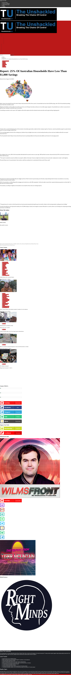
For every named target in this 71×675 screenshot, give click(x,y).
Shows (3, 35)
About (3, 5)
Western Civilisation (5, 275)
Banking (4, 62)
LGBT (30, 672)
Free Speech (4, 267)
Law (28, 672)
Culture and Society (5, 296)
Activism (3, 293)
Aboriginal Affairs (3, 671)
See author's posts (4, 225)
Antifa (10, 671)
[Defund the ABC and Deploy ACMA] (8, 321)
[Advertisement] (33, 119)
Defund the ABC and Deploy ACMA (6, 325)
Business (4, 63)
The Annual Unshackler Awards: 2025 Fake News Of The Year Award (14, 666)
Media (32, 672)
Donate (3, 46)
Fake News (55, 671)
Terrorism (30, 673)
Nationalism (35, 672)
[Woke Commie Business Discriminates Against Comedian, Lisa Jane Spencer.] (8, 291)
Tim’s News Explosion (8, 37)
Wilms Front (6, 38)
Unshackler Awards (5, 49)
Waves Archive (7, 41)
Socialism (22, 673)
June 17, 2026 (7, 279)
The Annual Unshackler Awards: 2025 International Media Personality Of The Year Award (18, 667)
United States (44, 673)
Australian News (5, 61)
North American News (49, 672)
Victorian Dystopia (5, 303)
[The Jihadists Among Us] (8, 362)
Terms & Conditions (6, 3)
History (3, 51)
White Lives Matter (5, 307)
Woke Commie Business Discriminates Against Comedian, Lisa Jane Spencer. (14, 309)
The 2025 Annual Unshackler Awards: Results (10, 663)
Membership (4, 45)
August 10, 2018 (9, 79)
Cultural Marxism (25, 671)
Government (4, 268)
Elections (3, 265)
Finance (3, 65)
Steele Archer (3, 79)
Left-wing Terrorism (5, 299)
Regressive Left (5, 301)
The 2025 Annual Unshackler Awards (9, 664)
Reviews (3, 52)
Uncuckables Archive (8, 43)
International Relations (21, 672)
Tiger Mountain (7, 39)
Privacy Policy (5, 2)
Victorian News (5, 304)
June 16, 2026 (7, 311)
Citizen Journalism (5, 263)
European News (50, 671)
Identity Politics (5, 270)
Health (6, 672)
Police (54, 672)
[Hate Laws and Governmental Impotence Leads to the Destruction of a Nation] (8, 342)
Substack (3, 44)
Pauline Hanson (5, 273)
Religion (3, 673)
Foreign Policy (62, 671)
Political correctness (5, 300)
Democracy (4, 264)
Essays (3, 50)
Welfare (3, 305)
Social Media (26, 673)
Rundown (4, 66)
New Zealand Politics (41, 672)
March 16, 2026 (7, 333)
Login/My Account (5, 4)
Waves (53, 673)
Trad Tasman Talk (7, 40)
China (19, 671)
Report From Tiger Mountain (9, 673)
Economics (4, 64)
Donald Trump (37, 671)
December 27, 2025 (8, 367)
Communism (4, 295)
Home (3, 34)
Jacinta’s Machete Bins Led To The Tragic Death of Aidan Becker (12, 331)
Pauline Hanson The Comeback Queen (7, 277)
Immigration (4, 271)
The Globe (34, 673)
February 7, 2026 (8, 348)
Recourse (64, 672)
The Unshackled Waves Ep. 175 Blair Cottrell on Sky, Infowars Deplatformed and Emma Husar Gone (19, 243)
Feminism (4, 266)
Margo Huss (2, 279)
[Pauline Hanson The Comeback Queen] (8, 260)
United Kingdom (38, 673)
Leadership (4, 272)
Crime (21, 671)
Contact (3, 6)
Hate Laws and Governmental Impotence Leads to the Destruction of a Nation (14, 346)
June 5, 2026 (7, 327)
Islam (26, 672)
